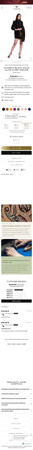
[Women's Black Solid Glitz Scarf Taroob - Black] (2, 193)
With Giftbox (22, 116)
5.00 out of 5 (20, 284)
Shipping (14, 79)
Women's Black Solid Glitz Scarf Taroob (18, 65)
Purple (14, 109)
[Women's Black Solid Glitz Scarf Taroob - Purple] (7, 193)
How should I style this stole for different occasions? (16, 404)
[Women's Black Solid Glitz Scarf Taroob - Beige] (12, 193)
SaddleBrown (7, 109)
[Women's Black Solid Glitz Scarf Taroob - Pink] (11, 193)
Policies (16, 428)
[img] (5, 311)
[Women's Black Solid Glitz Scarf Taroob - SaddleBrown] (4, 193)
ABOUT (16, 418)
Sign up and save (16, 433)
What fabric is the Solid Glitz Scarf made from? (16, 389)
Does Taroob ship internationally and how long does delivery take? (16, 410)
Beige (25, 109)
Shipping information (16, 161)
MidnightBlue (29, 109)
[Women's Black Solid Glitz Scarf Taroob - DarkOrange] (5, 193)
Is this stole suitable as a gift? (16, 394)
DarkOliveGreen (18, 109)
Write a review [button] (16, 301)
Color (16, 106)
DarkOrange (11, 109)
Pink (22, 109)
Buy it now (16, 152)
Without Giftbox (11, 116)
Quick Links (16, 423)
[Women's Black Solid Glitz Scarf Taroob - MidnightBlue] (14, 193)
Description (16, 158)
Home (6, 65)
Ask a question (16, 164)
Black (3, 109)
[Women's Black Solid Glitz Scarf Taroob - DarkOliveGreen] (9, 193)
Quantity (16, 140)
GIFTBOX (16, 113)
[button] (14, 76)
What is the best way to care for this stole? (16, 398)
